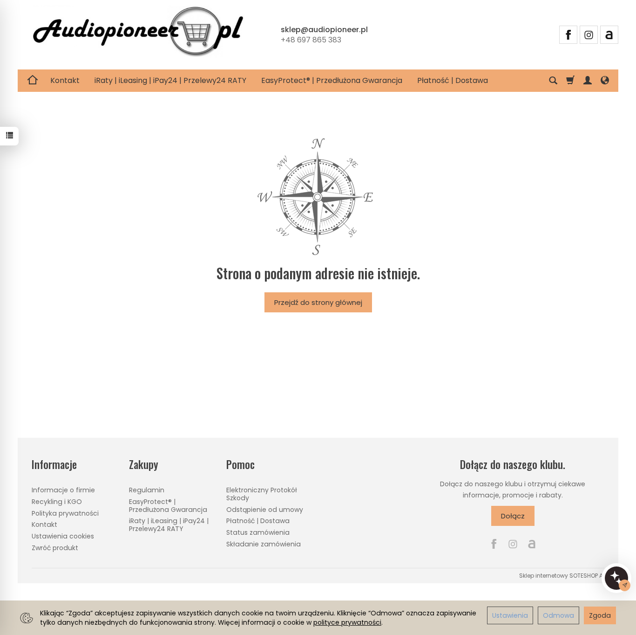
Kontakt (65, 80)
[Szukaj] (553, 80)
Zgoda (600, 615)
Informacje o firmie (63, 490)
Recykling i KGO (57, 501)
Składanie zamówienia (263, 544)
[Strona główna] (138, 33)
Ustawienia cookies (63, 536)
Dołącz (513, 516)
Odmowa (558, 615)
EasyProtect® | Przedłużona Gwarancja (331, 80)
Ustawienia (510, 615)
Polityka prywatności (65, 513)
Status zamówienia (258, 532)
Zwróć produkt (55, 547)
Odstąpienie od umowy (264, 509)
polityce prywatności (347, 622)
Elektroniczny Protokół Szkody (261, 494)
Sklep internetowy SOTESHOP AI (561, 576)
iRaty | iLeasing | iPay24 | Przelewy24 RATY (170, 80)
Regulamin (146, 490)
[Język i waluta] (605, 80)
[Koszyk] (570, 80)
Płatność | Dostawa (452, 80)
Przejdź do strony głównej (318, 302)
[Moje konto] (587, 80)
